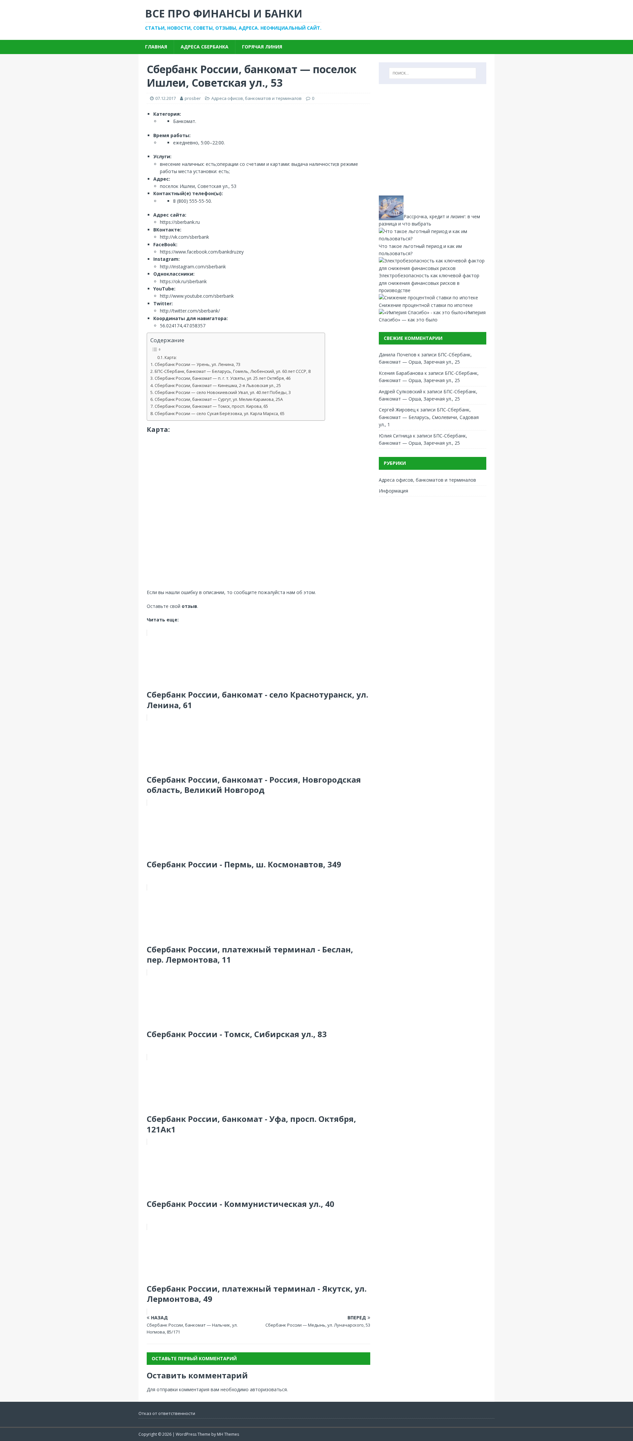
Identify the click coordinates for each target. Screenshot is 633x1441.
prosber (193, 98)
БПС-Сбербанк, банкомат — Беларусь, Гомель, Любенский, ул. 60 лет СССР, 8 (233, 371)
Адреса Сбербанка (204, 47)
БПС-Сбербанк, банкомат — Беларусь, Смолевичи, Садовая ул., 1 (429, 417)
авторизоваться (268, 1389)
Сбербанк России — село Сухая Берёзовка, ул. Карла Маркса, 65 (220, 413)
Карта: (171, 357)
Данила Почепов (397, 354)
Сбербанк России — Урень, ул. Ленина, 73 (197, 364)
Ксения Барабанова (401, 373)
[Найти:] (432, 73)
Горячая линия (262, 47)
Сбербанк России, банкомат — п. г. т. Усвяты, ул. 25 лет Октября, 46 (222, 378)
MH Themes (228, 1434)
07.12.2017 (165, 98)
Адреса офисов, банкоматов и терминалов (256, 98)
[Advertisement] (432, 140)
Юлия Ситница (395, 436)
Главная (156, 47)
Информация (393, 491)
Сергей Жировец (397, 409)
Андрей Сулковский (400, 391)
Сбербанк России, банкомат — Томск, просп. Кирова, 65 (211, 406)
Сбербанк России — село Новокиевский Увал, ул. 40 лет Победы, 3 (223, 392)
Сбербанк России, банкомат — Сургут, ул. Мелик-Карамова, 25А (219, 399)
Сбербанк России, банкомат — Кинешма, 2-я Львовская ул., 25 (218, 385)
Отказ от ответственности (166, 1413)
